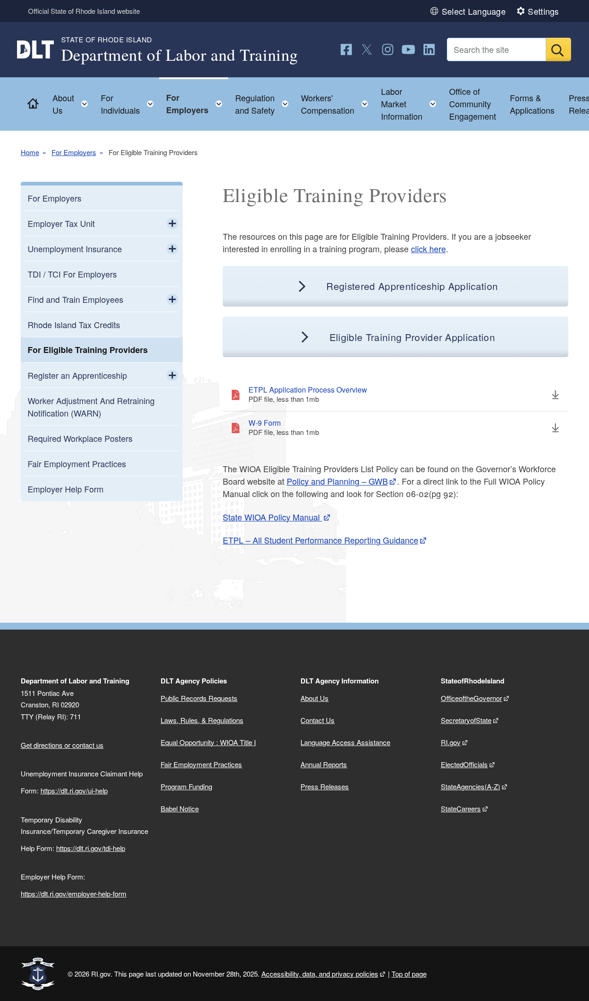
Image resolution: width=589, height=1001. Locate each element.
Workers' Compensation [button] (337, 104)
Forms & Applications (532, 104)
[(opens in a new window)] (346, 49)
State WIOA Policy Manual (272, 517)
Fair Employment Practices (77, 463)
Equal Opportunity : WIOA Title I (208, 742)
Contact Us (317, 720)
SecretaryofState (466, 720)
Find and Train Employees (75, 299)
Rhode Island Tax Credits (74, 324)
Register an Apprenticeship (77, 375)
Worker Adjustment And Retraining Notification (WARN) (91, 406)
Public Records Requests (199, 698)
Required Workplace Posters (80, 438)
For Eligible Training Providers (88, 350)
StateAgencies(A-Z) (470, 786)
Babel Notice (180, 808)
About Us (314, 698)
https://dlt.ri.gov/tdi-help (90, 848)
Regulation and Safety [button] (264, 104)
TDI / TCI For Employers (72, 274)
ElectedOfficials (464, 764)
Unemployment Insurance (75, 249)
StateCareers (461, 808)
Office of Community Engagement (472, 103)
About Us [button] (72, 104)
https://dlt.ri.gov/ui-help (74, 790)
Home (30, 152)
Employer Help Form (66, 489)
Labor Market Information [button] (411, 103)
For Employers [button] (197, 104)
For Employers (74, 152)
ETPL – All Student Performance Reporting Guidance (320, 540)
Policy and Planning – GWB (337, 481)
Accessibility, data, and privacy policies (319, 973)
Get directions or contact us (62, 745)
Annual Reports (323, 764)
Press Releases (324, 786)
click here (428, 249)
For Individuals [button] (130, 104)
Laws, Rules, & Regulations (202, 720)
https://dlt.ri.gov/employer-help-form (74, 893)
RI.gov (451, 742)
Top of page (409, 973)
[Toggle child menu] (172, 223)
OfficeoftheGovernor (471, 698)
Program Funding (186, 786)
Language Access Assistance (345, 742)
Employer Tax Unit (61, 223)
